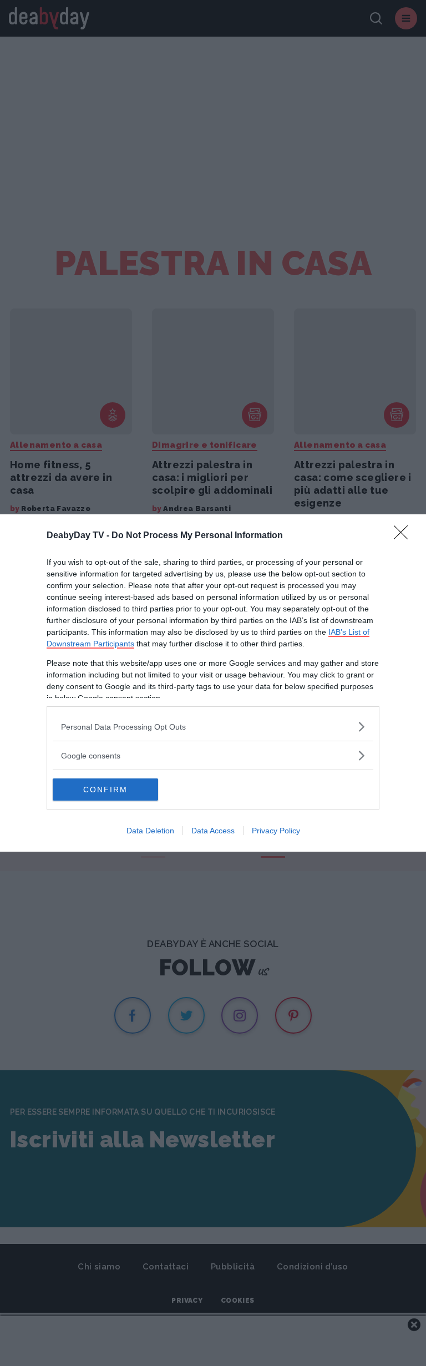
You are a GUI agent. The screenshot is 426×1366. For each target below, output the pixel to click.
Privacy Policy (276, 830)
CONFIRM (105, 789)
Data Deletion (150, 830)
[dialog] (213, 683)
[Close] (404, 536)
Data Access (213, 830)
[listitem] (213, 726)
